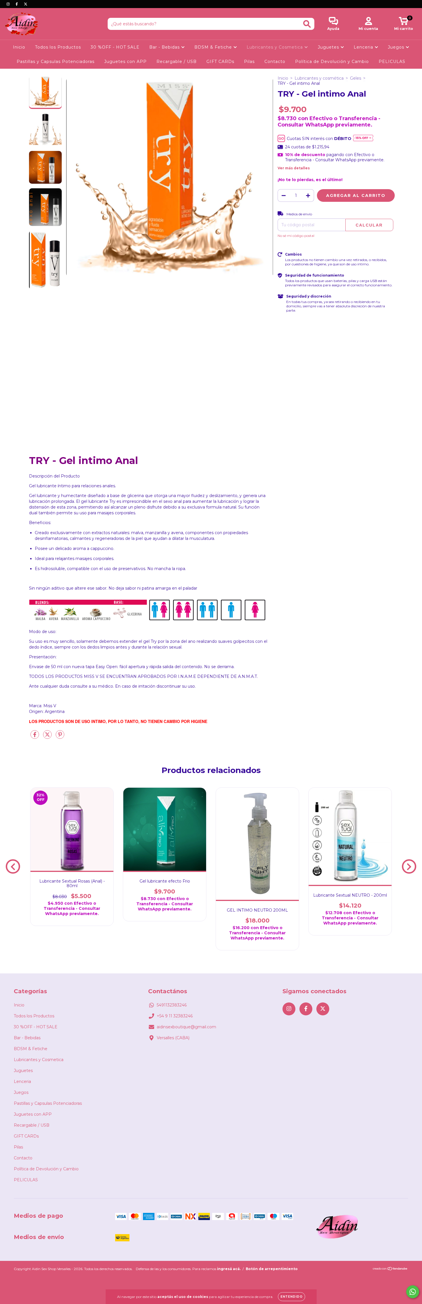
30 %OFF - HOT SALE (115, 47)
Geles (355, 78)
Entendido (291, 1297)
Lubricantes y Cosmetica (275, 47)
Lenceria (364, 47)
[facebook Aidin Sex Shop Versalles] (17, 4)
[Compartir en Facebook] (35, 736)
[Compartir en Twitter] (48, 736)
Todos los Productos (58, 47)
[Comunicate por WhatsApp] (412, 1291)
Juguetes (329, 47)
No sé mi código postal (296, 235)
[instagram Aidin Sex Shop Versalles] (8, 4)
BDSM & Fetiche (213, 47)
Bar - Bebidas (165, 47)
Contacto (274, 61)
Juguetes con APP (125, 61)
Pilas (249, 61)
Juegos (397, 47)
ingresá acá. (229, 1269)
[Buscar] (307, 24)
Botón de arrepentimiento (272, 1269)
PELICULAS (392, 61)
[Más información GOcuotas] (363, 138)
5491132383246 (172, 1005)
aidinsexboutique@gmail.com (186, 1026)
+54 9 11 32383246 (175, 1016)
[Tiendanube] (390, 1269)
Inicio (19, 47)
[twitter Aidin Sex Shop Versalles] (25, 4)
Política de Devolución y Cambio (332, 61)
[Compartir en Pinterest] (60, 736)
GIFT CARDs (220, 61)
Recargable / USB (176, 61)
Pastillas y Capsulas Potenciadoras (55, 61)
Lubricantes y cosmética (319, 78)
